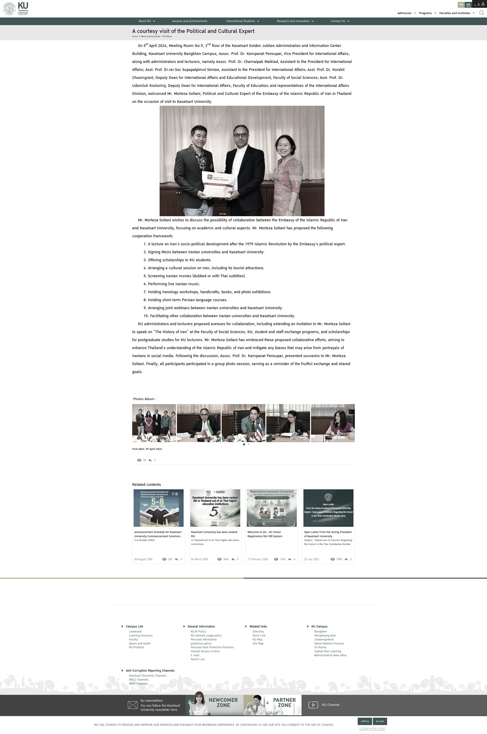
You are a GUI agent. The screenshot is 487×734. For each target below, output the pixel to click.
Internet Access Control (205, 651)
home (135, 36)
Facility (133, 639)
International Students (240, 21)
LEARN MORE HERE (372, 728)
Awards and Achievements (190, 21)
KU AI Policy (198, 631)
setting (365, 721)
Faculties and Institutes (454, 13)
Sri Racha (320, 647)
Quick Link (259, 635)
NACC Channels (138, 679)
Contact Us (338, 21)
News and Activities (150, 36)
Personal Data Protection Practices (212, 647)
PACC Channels (138, 683)
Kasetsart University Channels (147, 675)
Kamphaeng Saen (325, 635)
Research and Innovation (293, 21)
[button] (244, 444)
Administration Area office (330, 653)
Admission (404, 13)
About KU (145, 21)
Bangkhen (320, 631)
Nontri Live (198, 659)
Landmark (135, 631)
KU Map (257, 639)
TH (461, 4)
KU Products (136, 647)
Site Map (258, 643)
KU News (167, 36)
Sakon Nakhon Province (329, 642)
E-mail (195, 655)
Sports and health (140, 643)
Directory (258, 631)
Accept (380, 721)
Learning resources (141, 635)
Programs (425, 13)
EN (468, 4)
